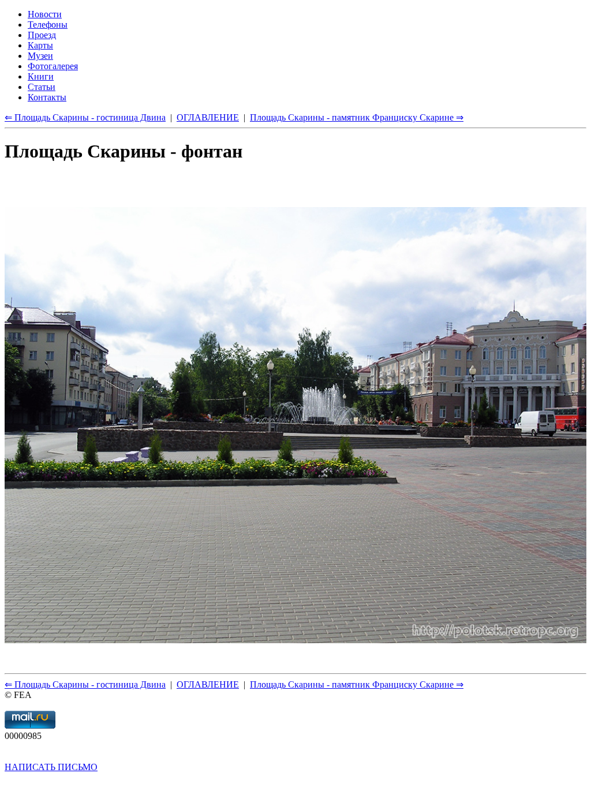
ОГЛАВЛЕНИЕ (208, 684)
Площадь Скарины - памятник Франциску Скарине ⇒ (356, 684)
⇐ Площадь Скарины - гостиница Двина (85, 684)
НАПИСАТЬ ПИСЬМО (51, 767)
